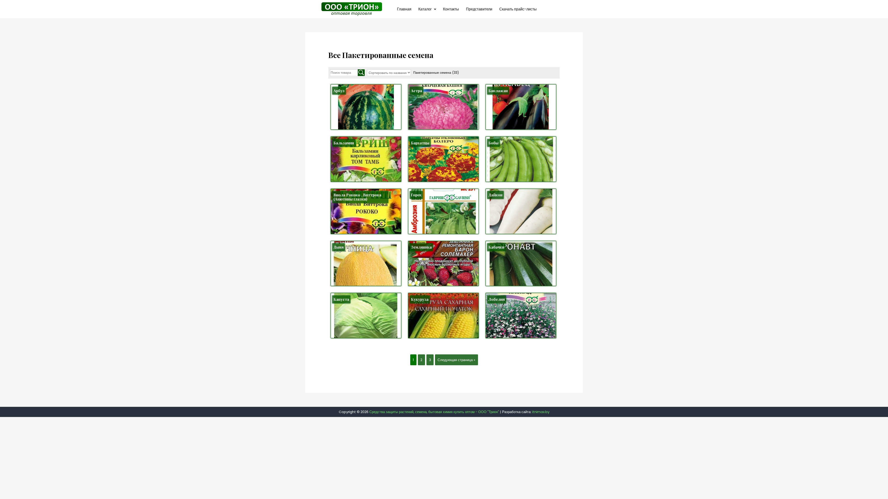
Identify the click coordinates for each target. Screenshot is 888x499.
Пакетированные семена (436, 72)
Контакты (451, 9)
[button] (427, 9)
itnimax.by (540, 411)
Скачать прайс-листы (518, 9)
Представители (479, 9)
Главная (404, 9)
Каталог (425, 9)
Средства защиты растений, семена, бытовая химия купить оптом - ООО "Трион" (434, 411)
